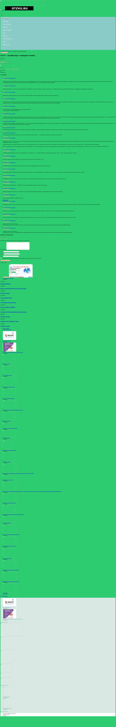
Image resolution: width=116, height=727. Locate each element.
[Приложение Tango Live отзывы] (9, 544)
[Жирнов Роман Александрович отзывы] (9, 580)
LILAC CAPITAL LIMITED (7, 307)
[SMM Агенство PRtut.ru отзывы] (7, 449)
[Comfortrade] (9, 591)
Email (1, 253)
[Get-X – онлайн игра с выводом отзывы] (9, 533)
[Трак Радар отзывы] (9, 521)
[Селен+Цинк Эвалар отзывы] (9, 385)
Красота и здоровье (7, 30)
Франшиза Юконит (5, 283)
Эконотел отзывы (5, 326)
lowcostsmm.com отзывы (8, 479)
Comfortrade (5, 593)
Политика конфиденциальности (9, 713)
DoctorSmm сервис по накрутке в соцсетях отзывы (13, 514)
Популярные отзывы (7, 329)
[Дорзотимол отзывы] (9, 557)
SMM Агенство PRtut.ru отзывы (9, 450)
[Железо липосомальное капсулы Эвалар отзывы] (9, 351)
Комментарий (3, 249)
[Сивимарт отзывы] (9, 460)
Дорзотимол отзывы (7, 558)
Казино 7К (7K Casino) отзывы (9, 502)
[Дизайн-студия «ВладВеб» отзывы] (9, 427)
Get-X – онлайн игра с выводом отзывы (11, 534)
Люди (4, 32)
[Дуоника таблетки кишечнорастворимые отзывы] (9, 408)
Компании (5, 27)
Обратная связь (6, 714)
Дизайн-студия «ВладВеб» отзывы (9, 321)
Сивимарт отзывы (6, 461)
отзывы (7, 69)
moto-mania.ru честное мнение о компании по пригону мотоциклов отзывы (18, 473)
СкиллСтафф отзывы (6, 298)
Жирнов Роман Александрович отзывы (11, 581)
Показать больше (3, 596)
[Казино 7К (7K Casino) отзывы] (9, 501)
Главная (2, 51)
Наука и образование (7, 38)
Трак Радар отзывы (7, 522)
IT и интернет (6, 18)
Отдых (4, 41)
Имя (1, 251)
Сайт (1, 256)
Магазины (5, 35)
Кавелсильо (5, 200)
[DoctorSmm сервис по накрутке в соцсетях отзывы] (9, 513)
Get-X (2, 69)
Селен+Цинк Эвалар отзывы (8, 302)
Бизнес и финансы (7, 24)
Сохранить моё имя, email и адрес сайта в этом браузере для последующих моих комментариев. (21, 258)
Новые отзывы (6, 328)
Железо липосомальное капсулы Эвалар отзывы (13, 288)
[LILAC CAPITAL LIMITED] (9, 397)
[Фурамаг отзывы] (9, 362)
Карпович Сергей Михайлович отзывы (11, 569)
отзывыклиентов (14, 69)
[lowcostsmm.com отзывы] (8, 478)
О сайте (4, 715)
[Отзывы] (16, 10)
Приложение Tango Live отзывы (9, 545)
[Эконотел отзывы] (9, 436)
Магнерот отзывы (5, 316)
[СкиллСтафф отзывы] (9, 374)
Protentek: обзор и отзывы (8, 278)
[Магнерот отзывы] (9, 419)
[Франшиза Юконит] (9, 339)
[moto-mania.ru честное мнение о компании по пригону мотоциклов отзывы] (9, 472)
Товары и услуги (6, 44)
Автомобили (5, 21)
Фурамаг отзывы (5, 293)
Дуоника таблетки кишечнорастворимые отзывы (13, 312)
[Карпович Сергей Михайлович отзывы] (9, 568)
